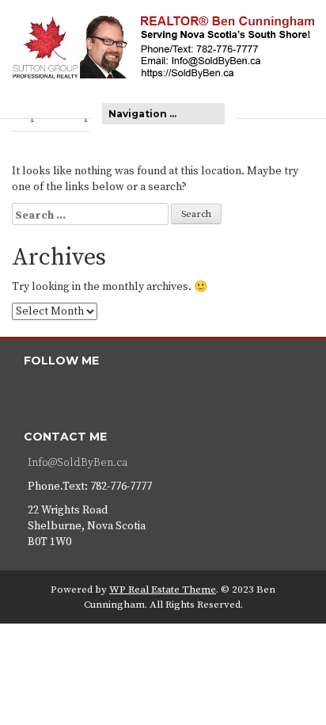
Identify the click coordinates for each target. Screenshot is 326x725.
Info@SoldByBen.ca (77, 463)
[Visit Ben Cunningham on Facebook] (36, 394)
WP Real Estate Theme (162, 589)
